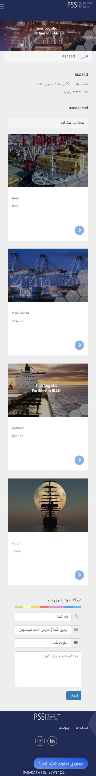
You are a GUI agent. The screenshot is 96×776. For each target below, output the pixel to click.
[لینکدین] (52, 741)
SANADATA (31, 772)
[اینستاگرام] (40, 741)
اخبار (84, 56)
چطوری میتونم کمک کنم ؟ (61, 763)
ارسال (74, 695)
